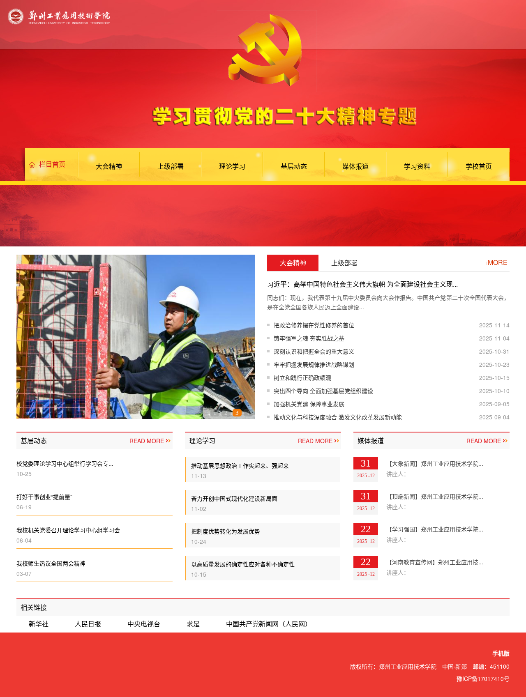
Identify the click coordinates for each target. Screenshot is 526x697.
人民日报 (88, 623)
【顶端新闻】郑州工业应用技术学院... (434, 496)
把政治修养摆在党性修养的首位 (314, 325)
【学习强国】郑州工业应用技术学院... (434, 529)
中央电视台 (143, 623)
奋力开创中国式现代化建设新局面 (234, 498)
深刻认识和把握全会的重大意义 (314, 351)
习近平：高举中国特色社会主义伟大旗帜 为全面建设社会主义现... (362, 284)
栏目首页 (52, 164)
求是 (193, 623)
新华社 (38, 623)
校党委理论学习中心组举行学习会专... (64, 463)
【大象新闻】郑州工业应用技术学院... (434, 463)
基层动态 (294, 166)
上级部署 (170, 166)
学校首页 (479, 166)
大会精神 (109, 166)
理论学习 (232, 166)
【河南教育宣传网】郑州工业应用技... (434, 562)
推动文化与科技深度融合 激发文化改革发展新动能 (338, 417)
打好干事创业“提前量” (44, 496)
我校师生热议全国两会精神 (50, 563)
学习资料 (417, 166)
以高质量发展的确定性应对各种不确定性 (243, 564)
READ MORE (146, 441)
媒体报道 (355, 166)
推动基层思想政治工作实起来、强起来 (240, 465)
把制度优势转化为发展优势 (225, 531)
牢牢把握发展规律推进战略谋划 (314, 364)
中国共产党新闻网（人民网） (268, 623)
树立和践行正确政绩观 (302, 377)
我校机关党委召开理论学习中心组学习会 (68, 530)
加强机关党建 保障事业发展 (309, 404)
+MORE (496, 262)
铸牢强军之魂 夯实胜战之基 (309, 338)
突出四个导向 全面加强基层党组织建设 (323, 390)
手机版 (501, 654)
